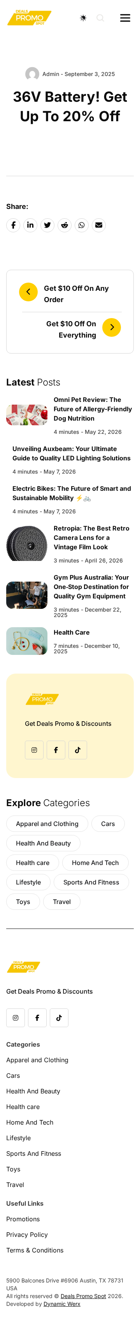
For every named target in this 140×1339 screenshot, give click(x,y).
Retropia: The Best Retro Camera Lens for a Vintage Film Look (92, 537)
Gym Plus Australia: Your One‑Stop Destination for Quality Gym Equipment (91, 586)
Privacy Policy (27, 1234)
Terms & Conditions (34, 1250)
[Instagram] (34, 750)
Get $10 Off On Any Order (76, 294)
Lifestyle (28, 882)
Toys (23, 902)
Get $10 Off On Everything (71, 329)
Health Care (72, 632)
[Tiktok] (77, 750)
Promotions (23, 1219)
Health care (32, 863)
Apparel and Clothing (47, 824)
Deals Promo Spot (83, 1296)
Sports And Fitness (91, 882)
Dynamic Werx (62, 1303)
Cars (108, 824)
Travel (62, 902)
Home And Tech (95, 863)
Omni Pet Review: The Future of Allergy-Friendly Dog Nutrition (93, 409)
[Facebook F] (56, 750)
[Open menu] (125, 18)
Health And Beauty (43, 843)
